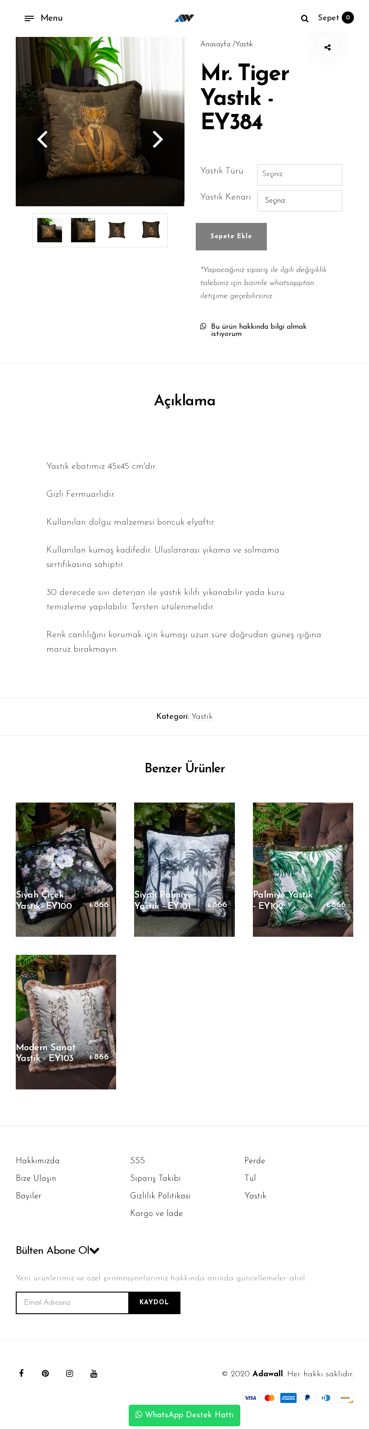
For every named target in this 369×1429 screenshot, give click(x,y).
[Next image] (162, 138)
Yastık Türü (221, 171)
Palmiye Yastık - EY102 (283, 901)
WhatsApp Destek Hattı (188, 1415)
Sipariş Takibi (155, 1179)
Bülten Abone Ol (52, 1251)
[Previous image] (38, 138)
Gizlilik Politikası (160, 1196)
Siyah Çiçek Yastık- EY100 (44, 901)
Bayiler (28, 1196)
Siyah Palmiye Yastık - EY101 (163, 901)
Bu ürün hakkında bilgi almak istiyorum (258, 330)
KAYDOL (154, 1302)
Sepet (334, 18)
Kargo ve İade (156, 1214)
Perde (254, 1161)
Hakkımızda (38, 1161)
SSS (137, 1161)
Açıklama (185, 401)
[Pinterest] (45, 1373)
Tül (250, 1179)
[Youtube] (94, 1373)
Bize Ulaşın (36, 1179)
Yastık (202, 717)
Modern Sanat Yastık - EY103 (46, 1053)
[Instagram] (69, 1373)
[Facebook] (21, 1373)
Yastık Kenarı (225, 197)
